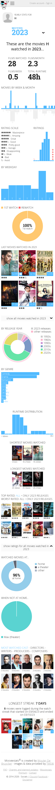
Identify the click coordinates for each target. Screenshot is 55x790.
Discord (34, 776)
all (18, 495)
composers (40, 651)
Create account (37, 3)
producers (21, 651)
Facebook (43, 776)
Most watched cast (14, 647)
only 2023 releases (36, 495)
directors (37, 647)
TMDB (50, 763)
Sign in (49, 3)
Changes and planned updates (23, 769)
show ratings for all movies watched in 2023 (26, 547)
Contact (33, 772)
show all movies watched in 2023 (26, 318)
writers (6, 651)
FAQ (5, 769)
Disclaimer (27, 779)
